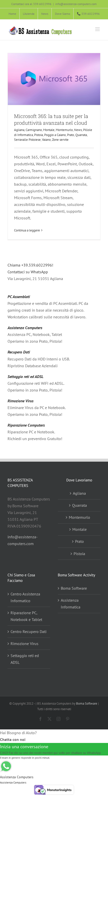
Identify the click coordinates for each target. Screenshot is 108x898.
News (78, 130)
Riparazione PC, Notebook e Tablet (26, 616)
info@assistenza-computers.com (76, 4)
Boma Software (74, 588)
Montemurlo (64, 130)
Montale (49, 130)
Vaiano (46, 140)
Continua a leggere (27, 230)
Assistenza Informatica (70, 603)
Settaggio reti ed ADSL (25, 376)
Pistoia (38, 135)
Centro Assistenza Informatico (25, 597)
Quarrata (81, 135)
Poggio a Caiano (55, 135)
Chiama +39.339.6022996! (30, 265)
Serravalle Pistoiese (27, 140)
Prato (70, 135)
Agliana (19, 130)
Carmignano (34, 130)
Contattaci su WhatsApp (28, 271)
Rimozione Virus (20, 400)
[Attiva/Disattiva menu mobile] (97, 29)
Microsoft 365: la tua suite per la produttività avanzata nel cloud (51, 119)
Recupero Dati (19, 351)
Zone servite (60, 140)
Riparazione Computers (26, 425)
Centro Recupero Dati (28, 631)
